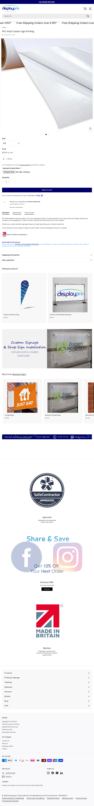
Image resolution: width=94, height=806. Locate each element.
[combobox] (47, 16)
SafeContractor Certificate (13, 798)
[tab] (5, 213)
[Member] (47, 621)
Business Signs (19, 374)
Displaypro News (7, 746)
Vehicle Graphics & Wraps (11, 724)
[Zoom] (90, 128)
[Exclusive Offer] (47, 555)
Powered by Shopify (10, 801)
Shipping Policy (53, 798)
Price (4, 149)
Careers (4, 749)
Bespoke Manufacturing (10, 727)
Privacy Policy (81, 798)
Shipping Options (24, 165)
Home (4, 27)
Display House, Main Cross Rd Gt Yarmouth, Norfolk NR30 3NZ (22, 785)
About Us (5, 743)
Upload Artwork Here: (11, 168)
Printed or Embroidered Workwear (27, 244)
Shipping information (10, 255)
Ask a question (8, 260)
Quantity (5, 178)
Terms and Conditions (35, 798)
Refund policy (67, 798)
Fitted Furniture (7, 729)
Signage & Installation (9, 721)
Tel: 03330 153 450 (47, 2)
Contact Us (5, 741)
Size (3, 139)
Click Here (47, 589)
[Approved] (47, 490)
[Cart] (85, 8)
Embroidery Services (9, 732)
